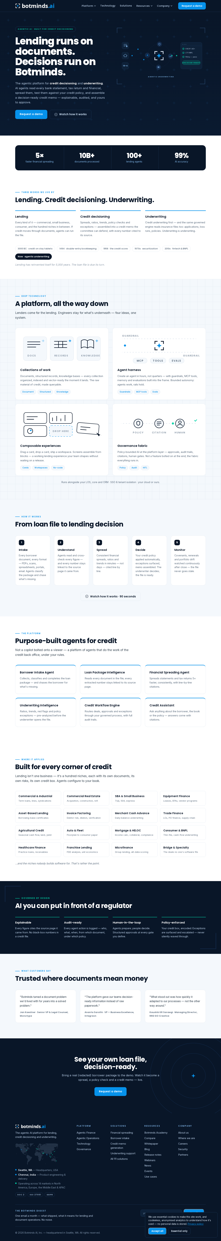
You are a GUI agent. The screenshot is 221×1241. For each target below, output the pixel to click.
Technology (107, 5)
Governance (84, 1149)
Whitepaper (151, 1143)
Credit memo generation (118, 1145)
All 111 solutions (119, 1158)
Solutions (126, 5)
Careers (183, 1143)
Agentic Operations (88, 1138)
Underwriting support (122, 1153)
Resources (143, 6)
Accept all (157, 1231)
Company (163, 6)
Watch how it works (73, 114)
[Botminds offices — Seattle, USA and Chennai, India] (36, 1154)
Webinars (149, 1160)
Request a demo (192, 6)
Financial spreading (121, 1132)
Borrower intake (119, 1138)
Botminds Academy (155, 1132)
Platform (87, 6)
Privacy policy (196, 1224)
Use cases (150, 1176)
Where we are (186, 1138)
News (147, 1165)
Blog (147, 1149)
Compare (149, 1138)
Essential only (179, 1231)
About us (183, 1132)
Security (183, 1149)
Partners (183, 1154)
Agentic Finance (86, 1132)
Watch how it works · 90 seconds (113, 596)
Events (148, 1171)
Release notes (152, 1154)
